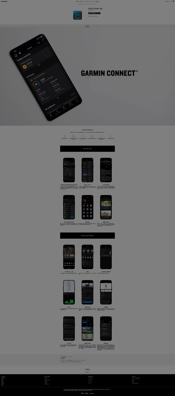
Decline (86, 393)
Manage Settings (91, 393)
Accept (82, 393)
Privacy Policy (90, 390)
